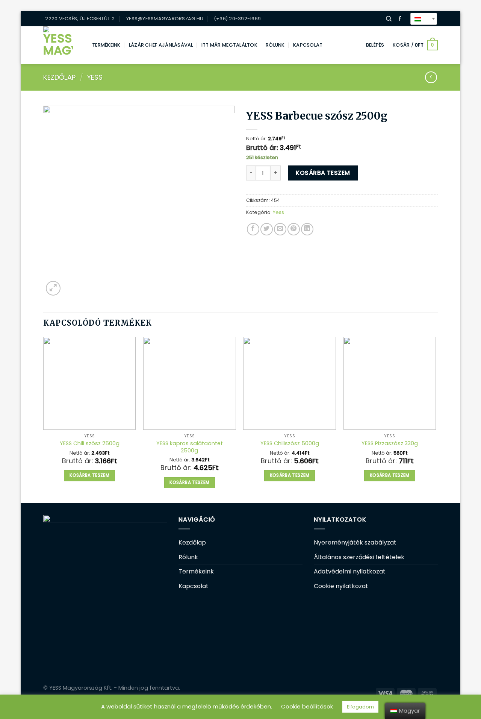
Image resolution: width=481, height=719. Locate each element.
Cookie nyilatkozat (341, 586)
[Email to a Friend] (280, 229)
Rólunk (275, 45)
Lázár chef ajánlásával (161, 45)
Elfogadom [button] (360, 706)
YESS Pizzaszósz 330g (390, 443)
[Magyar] (421, 18)
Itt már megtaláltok (229, 45)
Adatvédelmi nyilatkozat (350, 571)
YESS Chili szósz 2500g (89, 443)
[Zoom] (53, 288)
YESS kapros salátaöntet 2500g (189, 447)
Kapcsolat (307, 45)
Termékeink (106, 45)
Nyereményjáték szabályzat (355, 542)
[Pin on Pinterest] (293, 229)
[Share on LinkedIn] (307, 229)
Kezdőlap (59, 77)
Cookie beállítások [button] (307, 706)
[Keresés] (389, 19)
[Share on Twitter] (266, 229)
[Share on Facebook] (253, 229)
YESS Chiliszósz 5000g (289, 443)
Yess (95, 77)
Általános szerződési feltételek (359, 557)
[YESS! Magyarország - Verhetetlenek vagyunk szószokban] (62, 45)
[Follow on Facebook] (400, 18)
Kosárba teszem (323, 172)
